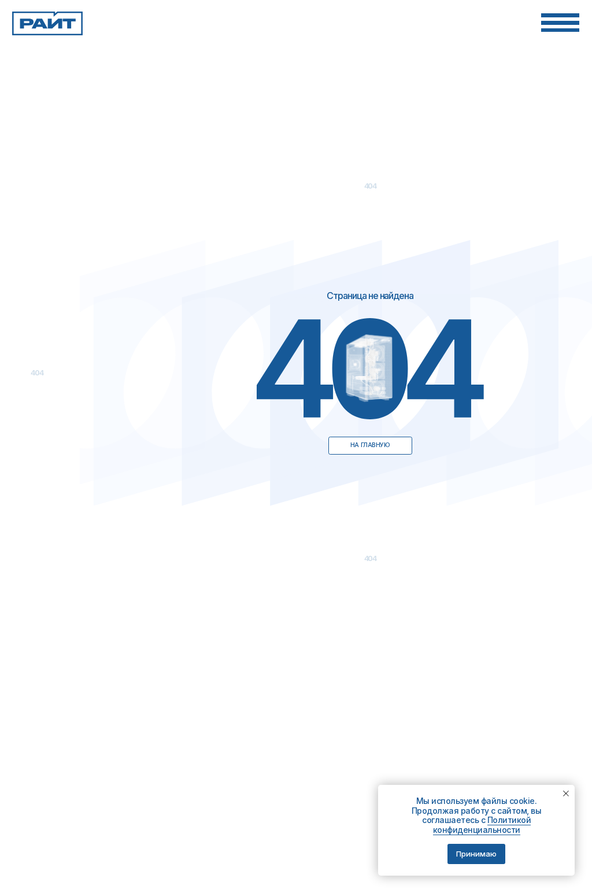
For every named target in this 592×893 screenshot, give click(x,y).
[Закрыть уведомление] (566, 793)
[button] (560, 22)
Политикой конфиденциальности (482, 825)
